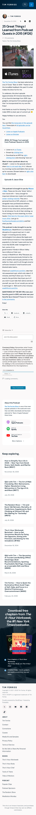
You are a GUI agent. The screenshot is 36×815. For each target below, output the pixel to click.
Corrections (6, 729)
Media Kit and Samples (10, 737)
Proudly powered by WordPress (12, 700)
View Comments (18, 388)
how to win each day (14, 166)
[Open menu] (31, 4)
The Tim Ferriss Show (14, 41)
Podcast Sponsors (8, 788)
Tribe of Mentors (8, 776)
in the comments (8, 299)
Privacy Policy (7, 741)
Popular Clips (7, 784)
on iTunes (17, 150)
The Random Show (9, 792)
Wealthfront (6, 230)
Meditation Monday (9, 796)
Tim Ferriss (6, 721)
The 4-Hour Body (8, 764)
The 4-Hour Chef (8, 768)
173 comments (9, 38)
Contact (5, 725)
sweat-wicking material (10, 199)
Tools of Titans (7, 772)
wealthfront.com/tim (17, 271)
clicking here (18, 152)
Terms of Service (8, 745)
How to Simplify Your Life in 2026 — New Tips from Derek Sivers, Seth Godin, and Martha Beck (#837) (17, 464)
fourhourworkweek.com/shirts (13, 221)
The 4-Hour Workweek (10, 760)
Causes (5, 733)
